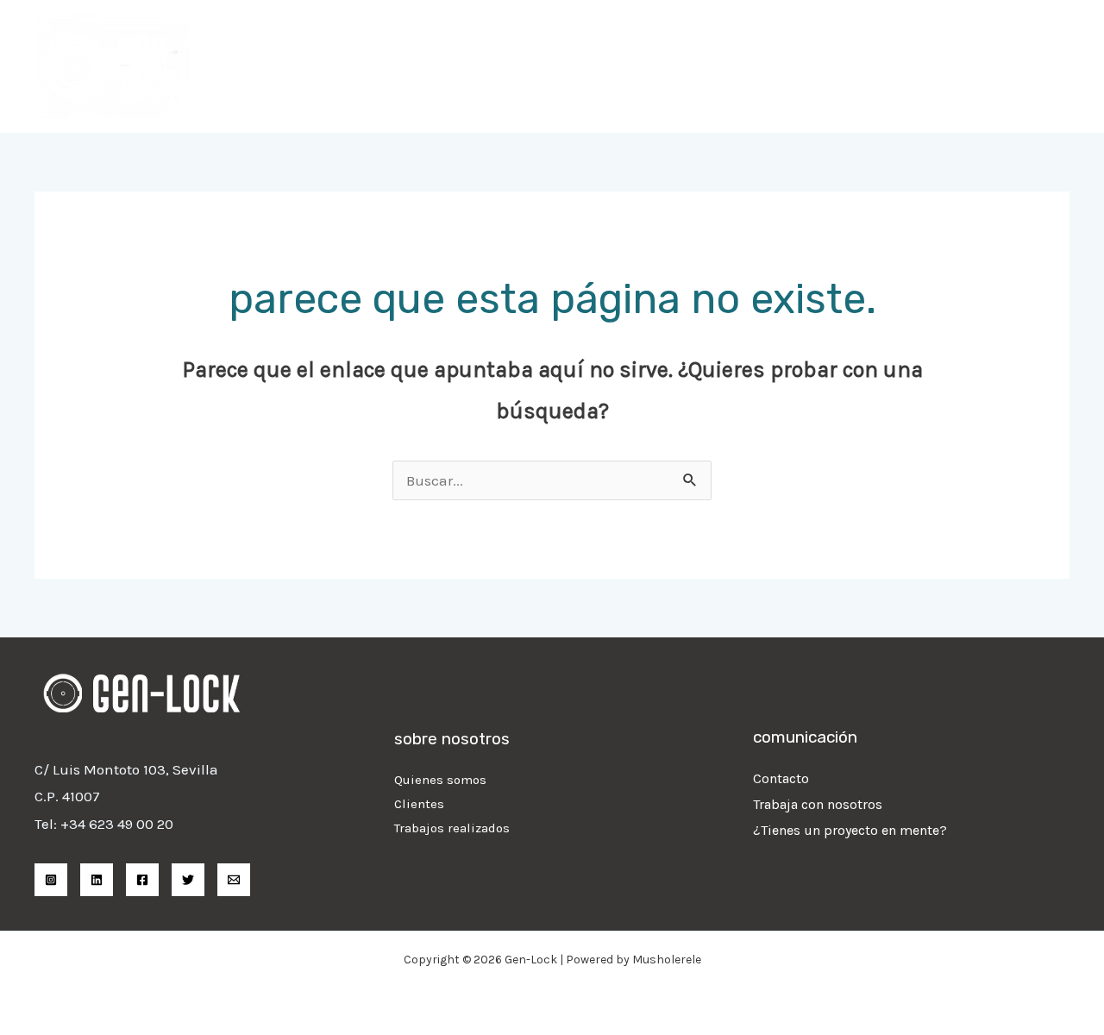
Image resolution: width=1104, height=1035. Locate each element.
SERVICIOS (727, 66)
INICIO (641, 66)
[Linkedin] (96, 879)
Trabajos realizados (452, 828)
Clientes (419, 804)
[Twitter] (188, 879)
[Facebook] (142, 879)
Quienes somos (440, 779)
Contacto (781, 778)
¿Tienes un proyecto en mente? (850, 830)
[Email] (233, 879)
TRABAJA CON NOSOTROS (873, 66)
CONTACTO (1020, 66)
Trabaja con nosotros (817, 804)
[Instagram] (50, 879)
